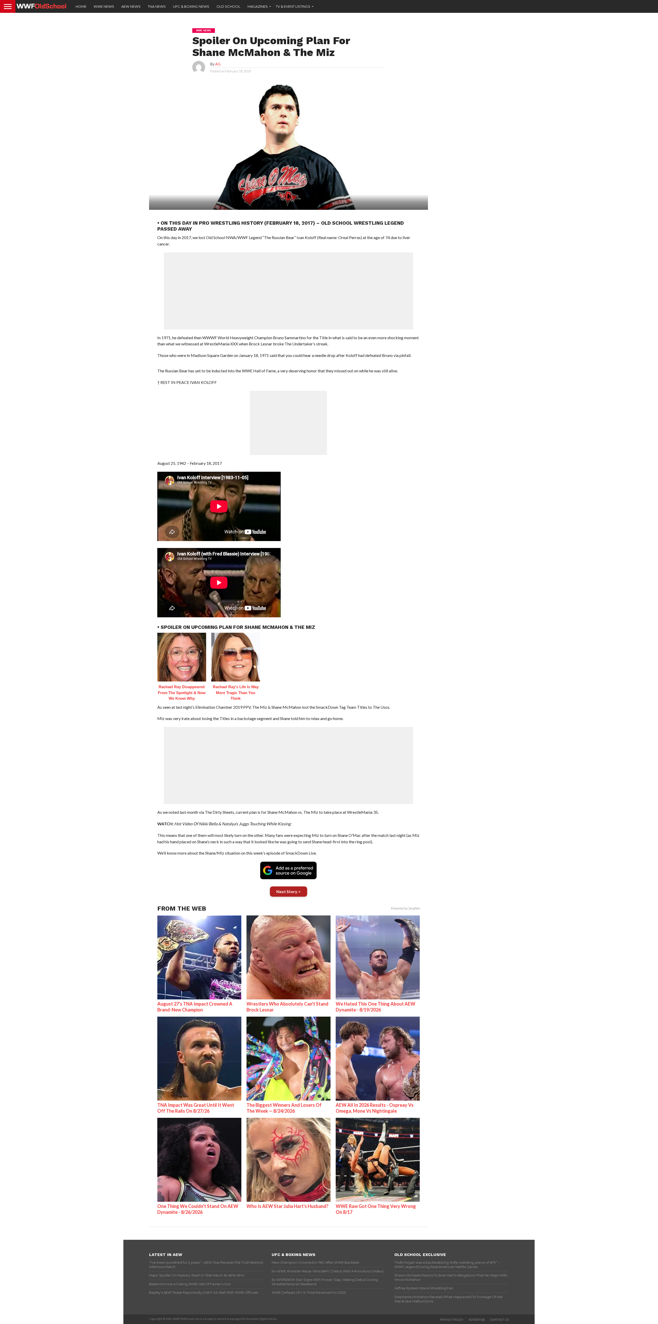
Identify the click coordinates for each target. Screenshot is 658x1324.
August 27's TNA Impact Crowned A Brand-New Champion (194, 1007)
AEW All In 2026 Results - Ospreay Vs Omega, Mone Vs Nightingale (375, 1108)
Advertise (477, 1319)
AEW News (131, 6)
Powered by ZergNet (405, 908)
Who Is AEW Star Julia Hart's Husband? (287, 1206)
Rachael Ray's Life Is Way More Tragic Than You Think (236, 693)
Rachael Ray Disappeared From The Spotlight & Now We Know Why (182, 693)
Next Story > (288, 891)
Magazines (258, 6)
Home (81, 6)
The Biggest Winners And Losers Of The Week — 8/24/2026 (284, 1108)
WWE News (104, 6)
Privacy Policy (451, 1319)
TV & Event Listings (293, 6)
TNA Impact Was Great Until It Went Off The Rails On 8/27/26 (195, 1108)
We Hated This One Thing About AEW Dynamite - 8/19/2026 (375, 1007)
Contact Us (499, 1319)
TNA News (157, 6)
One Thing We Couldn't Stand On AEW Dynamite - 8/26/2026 (197, 1209)
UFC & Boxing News (191, 6)
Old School (228, 6)
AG (218, 64)
